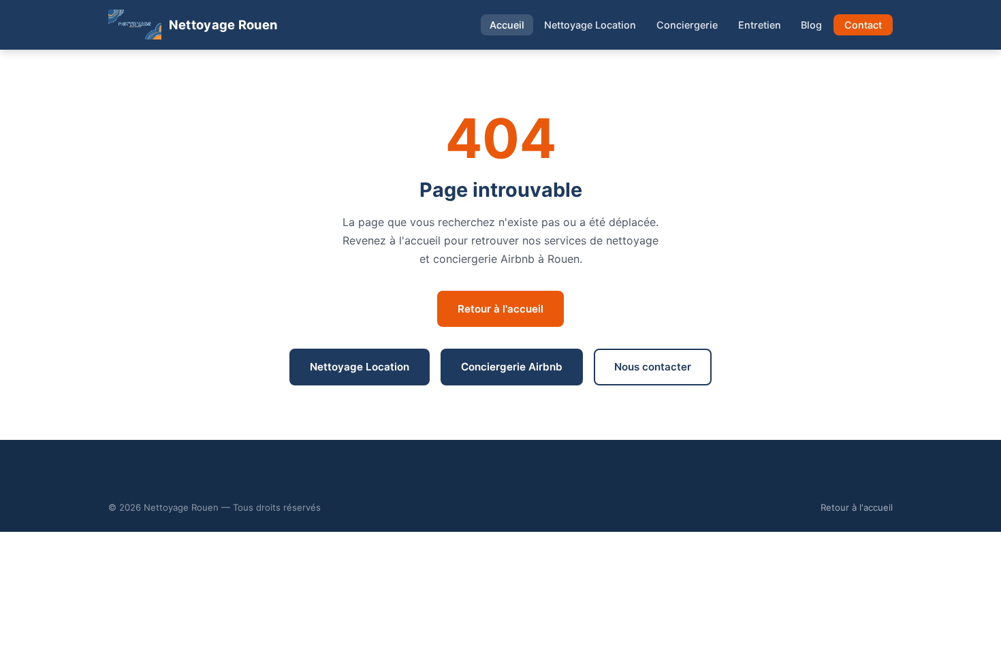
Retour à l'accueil (500, 308)
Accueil (507, 25)
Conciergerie (687, 25)
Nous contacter (652, 366)
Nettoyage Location (590, 25)
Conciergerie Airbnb (511, 366)
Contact (863, 25)
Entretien (759, 25)
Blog (811, 25)
